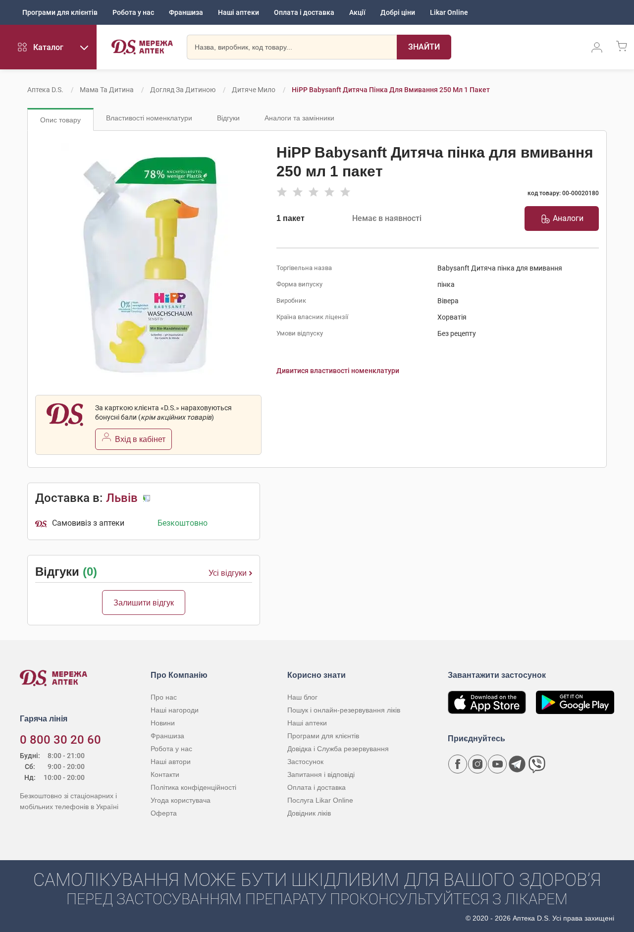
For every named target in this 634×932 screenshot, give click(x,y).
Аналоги (568, 218)
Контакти (165, 774)
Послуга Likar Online (320, 800)
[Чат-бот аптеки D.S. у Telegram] (517, 764)
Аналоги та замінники (299, 118)
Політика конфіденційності (193, 787)
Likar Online (449, 12)
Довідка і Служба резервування (338, 749)
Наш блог (302, 697)
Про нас (164, 697)
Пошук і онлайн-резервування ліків (343, 710)
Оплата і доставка (304, 12)
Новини (163, 723)
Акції (357, 12)
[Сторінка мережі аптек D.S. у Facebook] (458, 764)
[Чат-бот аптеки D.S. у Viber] (537, 764)
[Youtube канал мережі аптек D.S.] (497, 764)
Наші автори (171, 762)
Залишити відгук (143, 603)
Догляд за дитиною (182, 90)
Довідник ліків (309, 813)
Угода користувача (181, 800)
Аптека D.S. (45, 90)
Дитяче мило (253, 90)
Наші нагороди (175, 710)
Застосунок (305, 762)
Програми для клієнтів (60, 12)
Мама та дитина (107, 90)
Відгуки (228, 118)
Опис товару (60, 120)
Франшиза (186, 12)
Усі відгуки (228, 573)
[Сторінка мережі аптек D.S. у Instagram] (477, 764)
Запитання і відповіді (321, 774)
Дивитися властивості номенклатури (337, 371)
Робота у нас (133, 12)
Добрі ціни (397, 12)
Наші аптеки (238, 12)
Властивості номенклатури (149, 118)
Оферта (164, 813)
